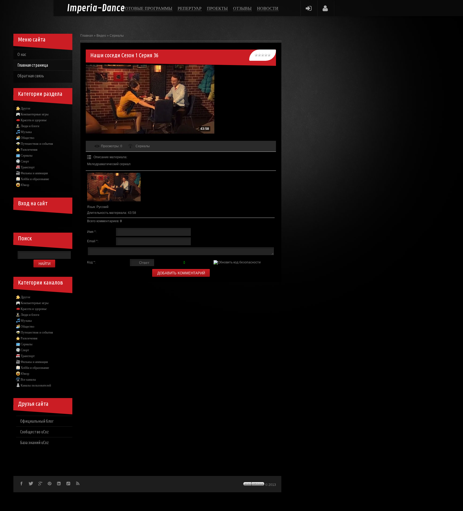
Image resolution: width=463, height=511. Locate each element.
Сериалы (117, 35)
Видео (101, 35)
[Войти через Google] (58, 219)
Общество (27, 138)
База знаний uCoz (34, 442)
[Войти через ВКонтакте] (31, 219)
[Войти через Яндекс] (49, 219)
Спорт (25, 161)
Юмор (25, 185)
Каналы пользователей (36, 385)
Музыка (26, 132)
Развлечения (29, 150)
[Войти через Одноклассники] (67, 219)
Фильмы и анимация (34, 173)
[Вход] (308, 8)
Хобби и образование (35, 179)
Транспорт (28, 167)
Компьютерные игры (34, 114)
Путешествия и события (37, 144)
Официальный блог (37, 421)
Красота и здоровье (34, 120)
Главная (86, 35)
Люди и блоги (30, 126)
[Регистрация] (325, 8)
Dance (96, 8)
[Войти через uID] (21, 219)
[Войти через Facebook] (40, 219)
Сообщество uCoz (34, 431)
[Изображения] (114, 187)
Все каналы (28, 379)
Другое (25, 108)
